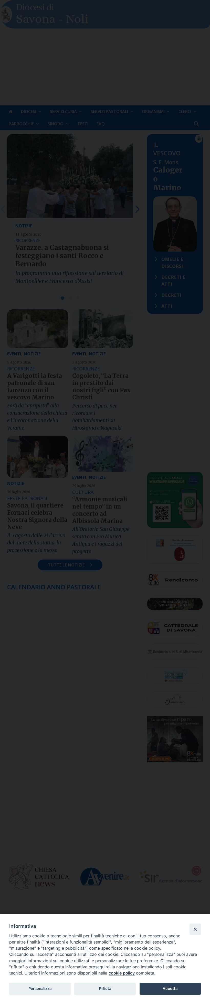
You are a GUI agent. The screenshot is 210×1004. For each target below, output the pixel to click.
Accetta (170, 988)
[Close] (195, 929)
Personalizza (39, 988)
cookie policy (122, 973)
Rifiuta (105, 988)
